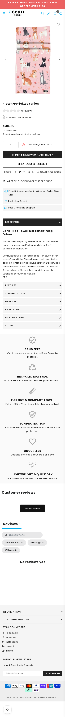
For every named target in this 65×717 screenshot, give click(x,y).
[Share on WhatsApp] (33, 172)
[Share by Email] (38, 172)
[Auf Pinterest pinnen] (24, 172)
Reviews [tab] (11, 524)
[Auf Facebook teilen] (15, 172)
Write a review (32, 508)
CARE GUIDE (12, 309)
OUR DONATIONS (14, 317)
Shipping (8, 134)
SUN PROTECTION (15, 293)
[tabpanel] (32, 566)
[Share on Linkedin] (29, 172)
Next (59, 59)
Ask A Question (52, 172)
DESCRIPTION (12, 222)
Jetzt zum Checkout (32, 164)
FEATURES (10, 285)
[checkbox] (11, 550)
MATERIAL (10, 301)
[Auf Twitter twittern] (20, 172)
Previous (5, 59)
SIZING (9, 325)
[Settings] (60, 13)
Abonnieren (53, 673)
